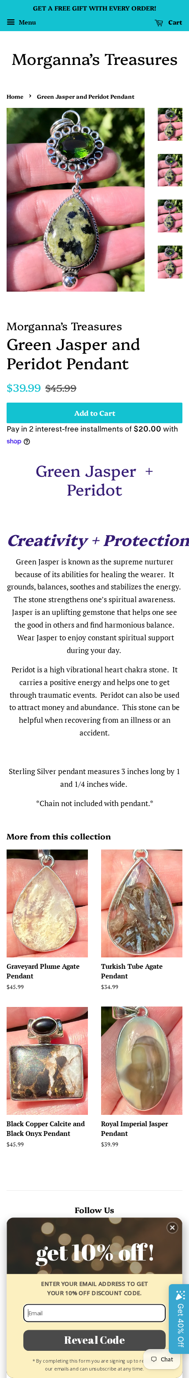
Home (15, 96)
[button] (172, 1228)
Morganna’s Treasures (95, 58)
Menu (26, 22)
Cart (174, 22)
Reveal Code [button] (94, 1339)
